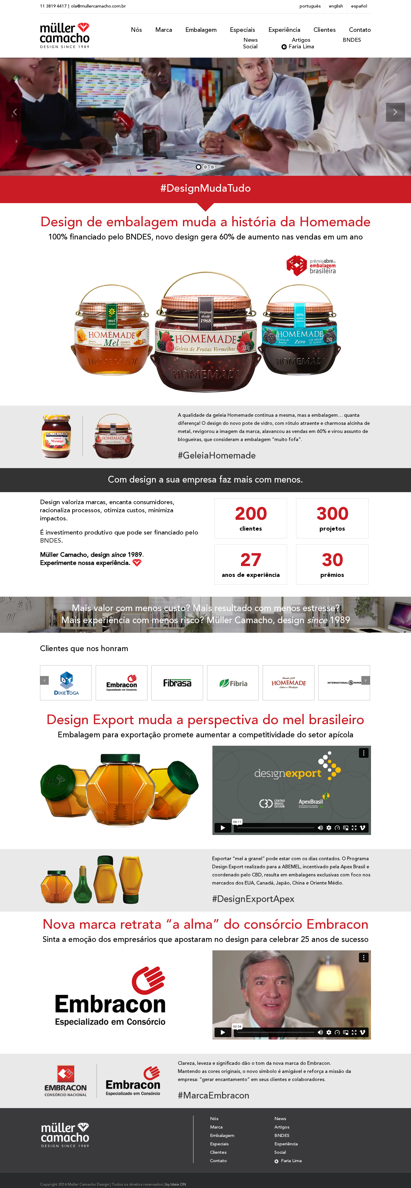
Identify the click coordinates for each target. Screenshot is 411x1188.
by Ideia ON (175, 1184)
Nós (214, 1119)
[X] (371, 28)
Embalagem (222, 1136)
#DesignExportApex (253, 899)
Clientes (218, 1152)
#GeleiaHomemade (217, 456)
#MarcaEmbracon (213, 1096)
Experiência (286, 1144)
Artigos (301, 40)
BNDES (352, 40)
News (250, 40)
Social (250, 47)
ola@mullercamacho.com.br (98, 6)
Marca (216, 1127)
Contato (218, 1161)
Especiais (219, 1144)
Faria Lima (301, 47)
